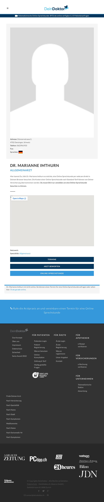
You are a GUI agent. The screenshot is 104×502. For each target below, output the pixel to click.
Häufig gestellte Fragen (40, 366)
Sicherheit (16, 352)
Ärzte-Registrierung (61, 346)
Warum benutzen (41, 351)
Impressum (16, 345)
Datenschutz (17, 349)
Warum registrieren (60, 352)
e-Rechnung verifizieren (82, 365)
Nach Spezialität (12, 405)
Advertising (82, 391)
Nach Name (11, 410)
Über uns (15, 341)
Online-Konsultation (39, 356)
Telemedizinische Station (84, 386)
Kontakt (59, 361)
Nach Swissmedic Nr (14, 432)
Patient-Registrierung (39, 346)
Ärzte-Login (60, 341)
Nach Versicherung (13, 401)
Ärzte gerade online (18, 289)
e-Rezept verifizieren (82, 345)
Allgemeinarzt (21, 170)
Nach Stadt (10, 414)
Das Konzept (17, 338)
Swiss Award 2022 (19, 356)
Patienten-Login (40, 341)
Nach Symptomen (13, 419)
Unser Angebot (62, 357)
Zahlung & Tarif (40, 361)
